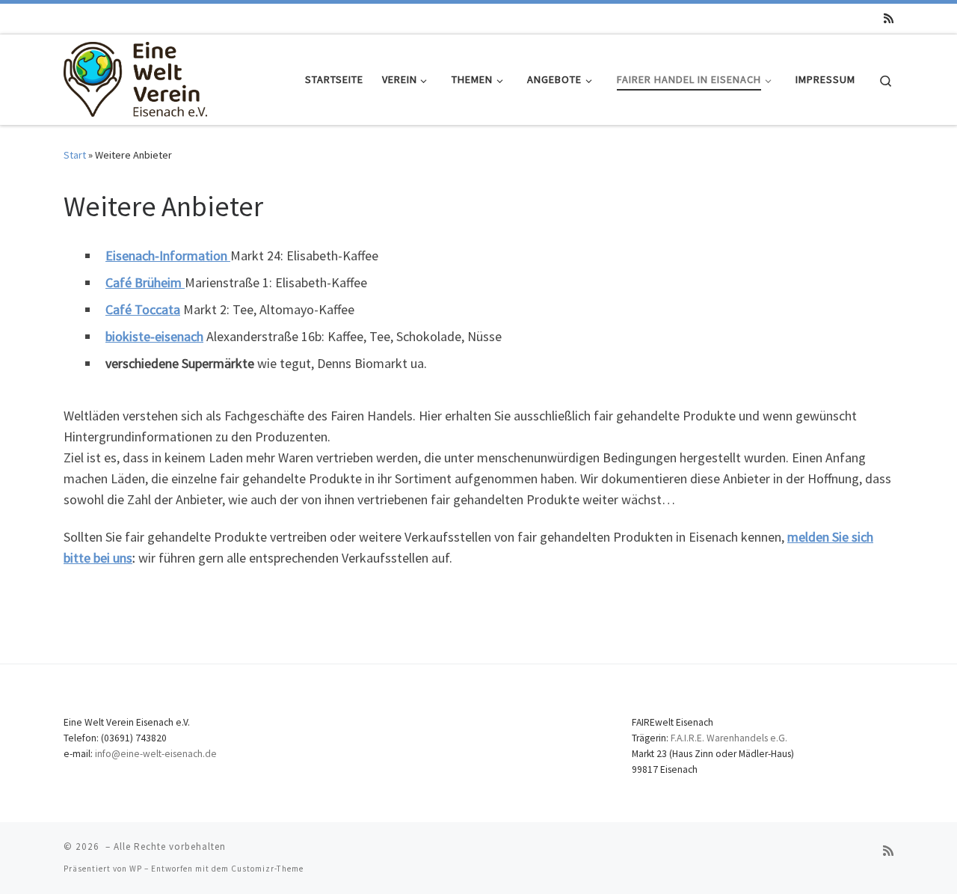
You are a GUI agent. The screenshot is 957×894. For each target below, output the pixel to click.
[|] (135, 77)
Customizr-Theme (267, 868)
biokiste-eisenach (154, 336)
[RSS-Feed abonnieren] (888, 18)
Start (75, 155)
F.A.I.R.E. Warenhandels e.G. (729, 738)
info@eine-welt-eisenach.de (156, 753)
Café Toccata (142, 309)
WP (135, 868)
